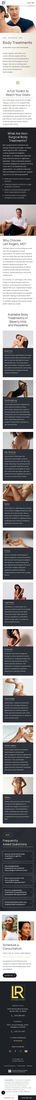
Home (4, 38)
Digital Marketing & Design (20, 1071)
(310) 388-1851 (25, 1091)
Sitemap (29, 1066)
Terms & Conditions (10, 1066)
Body (21, 38)
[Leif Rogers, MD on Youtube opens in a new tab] (26, 1051)
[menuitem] (10, 1051)
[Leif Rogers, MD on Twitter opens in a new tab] (20, 1051)
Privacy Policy (21, 1066)
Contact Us (9, 975)
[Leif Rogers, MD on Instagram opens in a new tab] (10, 1051)
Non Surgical (12, 38)
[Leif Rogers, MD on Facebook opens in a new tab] (15, 1051)
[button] (3, 1093)
